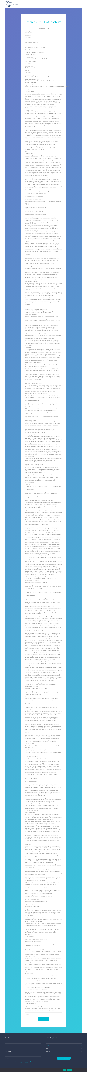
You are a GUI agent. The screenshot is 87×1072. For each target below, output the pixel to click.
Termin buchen (65, 1058)
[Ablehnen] (85, 1070)
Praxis (6, 1045)
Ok (64, 1069)
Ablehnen (69, 1069)
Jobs (80, 2)
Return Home (43, 1019)
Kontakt (7, 1058)
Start (6, 1041)
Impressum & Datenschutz (23, 1062)
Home (67, 2)
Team (6, 1048)
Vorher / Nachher (9, 1054)
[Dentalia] (12, 2)
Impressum (74, 2)
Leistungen (8, 1051)
